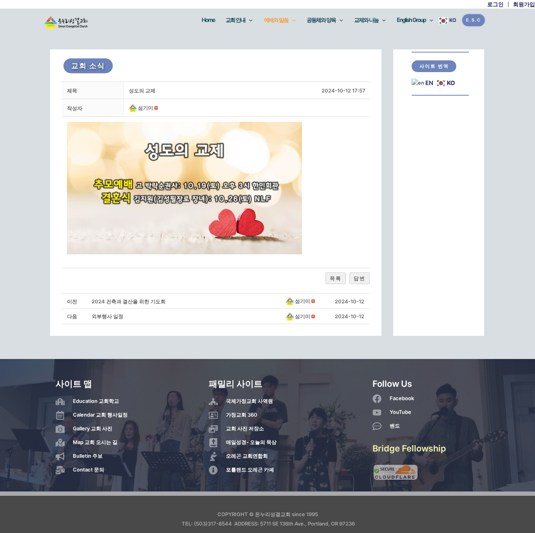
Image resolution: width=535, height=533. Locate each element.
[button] (133, 108)
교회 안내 (235, 19)
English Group (411, 19)
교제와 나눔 (366, 19)
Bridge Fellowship (409, 448)
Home (208, 19)
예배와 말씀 (276, 19)
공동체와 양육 (321, 19)
